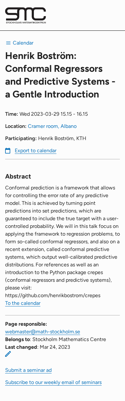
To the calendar (22, 303)
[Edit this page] (8, 354)
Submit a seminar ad (28, 370)
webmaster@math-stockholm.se (42, 332)
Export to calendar (35, 150)
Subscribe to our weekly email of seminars (53, 382)
